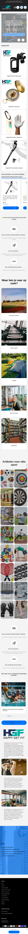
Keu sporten (7, 558)
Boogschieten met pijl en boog (21, 483)
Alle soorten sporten (14, 315)
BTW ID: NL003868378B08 (6, 913)
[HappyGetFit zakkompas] (14, 94)
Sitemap (3, 901)
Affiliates (3, 903)
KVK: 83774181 (4, 911)
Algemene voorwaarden (6, 889)
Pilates (20, 558)
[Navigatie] (25, 7)
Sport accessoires (14, 413)
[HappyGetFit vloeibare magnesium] (14, 125)
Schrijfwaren (14, 445)
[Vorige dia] (18, 40)
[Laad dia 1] (7, 39)
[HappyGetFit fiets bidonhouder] (14, 64)
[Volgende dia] (23, 40)
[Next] (7, 678)
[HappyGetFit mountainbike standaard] (14, 156)
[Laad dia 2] (12, 39)
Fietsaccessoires (7, 521)
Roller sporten (21, 577)
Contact (2, 885)
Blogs (2, 883)
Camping (14, 380)
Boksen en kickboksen (7, 502)
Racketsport (7, 577)
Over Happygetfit (4, 887)
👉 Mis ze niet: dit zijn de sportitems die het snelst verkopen (14, 218)
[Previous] (2, 678)
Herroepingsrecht (4, 897)
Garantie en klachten (5, 899)
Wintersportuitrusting (7, 614)
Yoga (21, 614)
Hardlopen (20, 539)
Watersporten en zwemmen (21, 595)
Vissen (7, 539)
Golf (21, 521)
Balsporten (7, 483)
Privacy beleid (4, 895)
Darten (20, 502)
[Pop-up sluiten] (27, 929)
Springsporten (7, 596)
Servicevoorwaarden (5, 891)
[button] (15, 7)
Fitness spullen (14, 348)
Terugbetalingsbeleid (5, 893)
